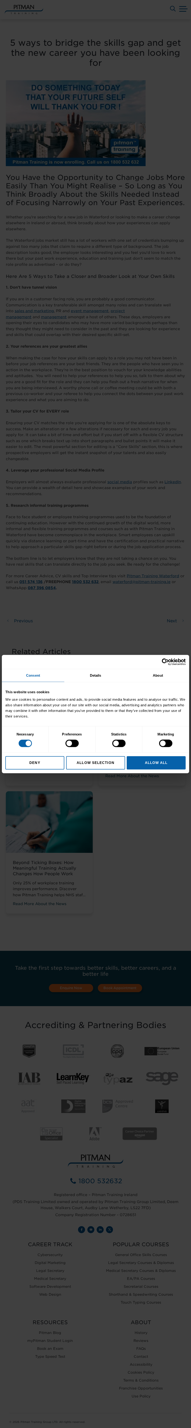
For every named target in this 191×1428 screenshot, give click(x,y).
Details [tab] (95, 675)
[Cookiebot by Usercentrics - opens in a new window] (165, 661)
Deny (34, 762)
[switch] (72, 743)
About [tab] (158, 675)
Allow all (156, 762)
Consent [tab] (33, 675)
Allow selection (95, 762)
